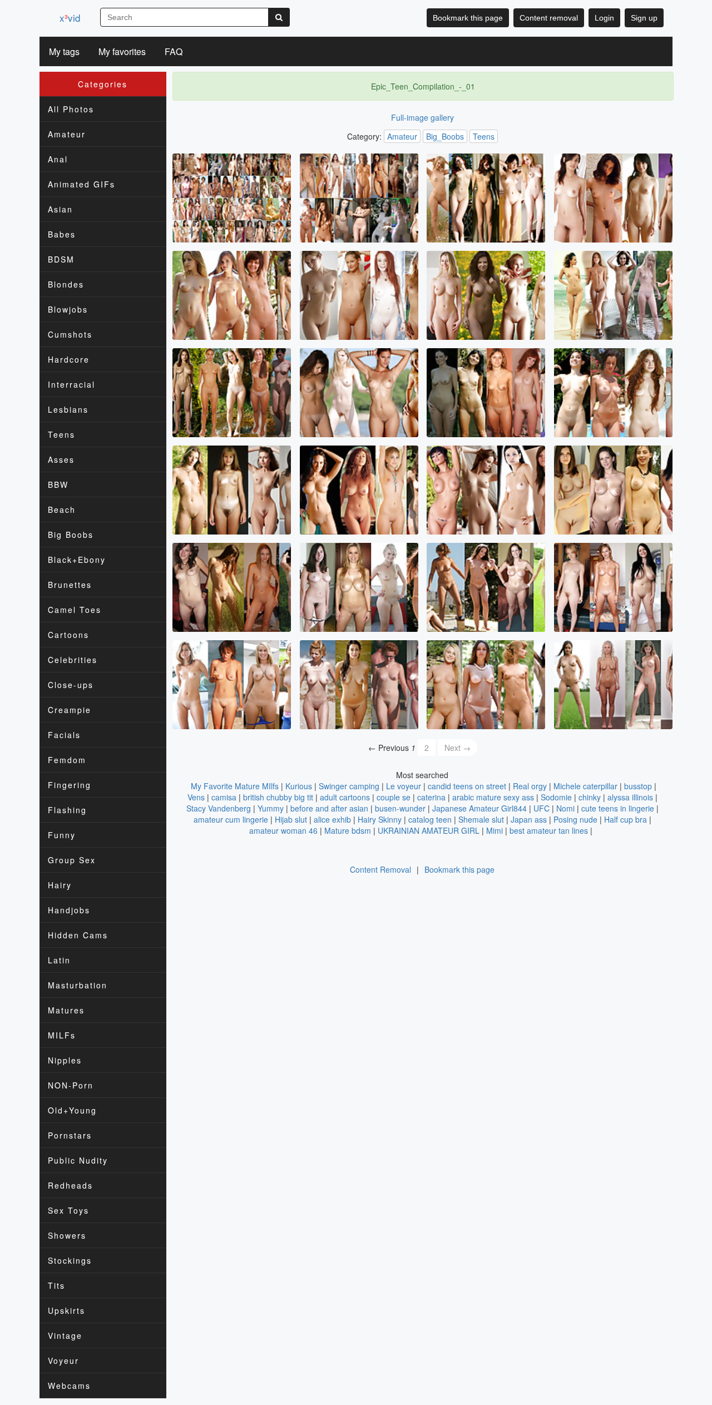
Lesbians (68, 409)
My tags (64, 51)
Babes (62, 234)
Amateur (67, 134)
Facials (64, 734)
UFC (541, 808)
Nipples (65, 1060)
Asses (61, 459)
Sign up (644, 17)
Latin (59, 960)
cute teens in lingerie (617, 808)
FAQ (173, 51)
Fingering (69, 784)
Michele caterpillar (585, 785)
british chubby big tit (278, 797)
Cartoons (68, 634)
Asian (60, 209)
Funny (62, 834)
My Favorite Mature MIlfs (235, 785)
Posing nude (575, 819)
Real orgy (530, 785)
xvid (70, 17)
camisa (223, 797)
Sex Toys (68, 1210)
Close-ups (70, 684)
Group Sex (72, 859)
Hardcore (69, 359)
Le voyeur (403, 785)
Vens (196, 797)
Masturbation (77, 985)
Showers (67, 1235)
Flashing (67, 809)
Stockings (70, 1260)
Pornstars (70, 1135)
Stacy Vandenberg (218, 808)
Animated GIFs (81, 184)
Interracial (71, 384)
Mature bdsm (347, 830)
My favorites (122, 51)
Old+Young (72, 1110)
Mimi (494, 830)
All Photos (71, 109)
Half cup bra (625, 819)
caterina (431, 797)
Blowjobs (68, 309)
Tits (56, 1285)
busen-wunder (400, 808)
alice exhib (332, 819)
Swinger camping (349, 785)
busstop (638, 785)
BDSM (61, 259)
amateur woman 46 (283, 830)
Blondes (66, 284)
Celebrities (72, 659)
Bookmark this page (468, 17)
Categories (102, 84)
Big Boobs (70, 534)
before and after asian (329, 808)
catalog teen (430, 819)
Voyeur (63, 1360)
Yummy (271, 808)
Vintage (65, 1335)
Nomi (565, 808)
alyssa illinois (630, 797)
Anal (58, 159)
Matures (66, 1010)
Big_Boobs (445, 136)
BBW (58, 484)
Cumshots (70, 334)
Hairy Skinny (380, 819)
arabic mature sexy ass (493, 797)
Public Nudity (78, 1160)
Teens (61, 434)
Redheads (70, 1185)
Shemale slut (481, 819)
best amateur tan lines (549, 830)
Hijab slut (291, 819)
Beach (62, 509)
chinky (589, 797)
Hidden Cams (78, 935)
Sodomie (556, 797)
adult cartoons (345, 797)
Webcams (69, 1385)
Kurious (298, 785)
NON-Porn (70, 1085)
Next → (457, 747)
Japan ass (529, 819)
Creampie (69, 709)
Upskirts (66, 1310)
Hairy (60, 885)
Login (604, 17)
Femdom (67, 759)
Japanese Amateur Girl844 (479, 808)
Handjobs (69, 910)
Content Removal (380, 869)
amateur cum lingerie (231, 819)
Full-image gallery (422, 117)
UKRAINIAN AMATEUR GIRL (428, 830)
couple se (394, 797)
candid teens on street (467, 785)
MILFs (62, 1035)
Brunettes (70, 584)
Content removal (549, 17)
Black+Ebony (77, 559)
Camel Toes (74, 609)
